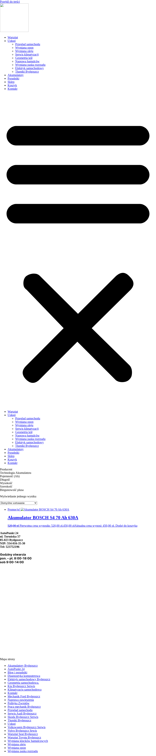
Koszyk (12, 85)
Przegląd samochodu (27, 44)
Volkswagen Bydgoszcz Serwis (26, 727)
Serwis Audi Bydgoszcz (22, 713)
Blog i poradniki (17, 672)
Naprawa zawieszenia (21, 699)
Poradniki (13, 78)
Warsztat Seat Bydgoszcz (23, 734)
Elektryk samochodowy (29, 68)
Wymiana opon (24, 47)
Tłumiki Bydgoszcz (27, 71)
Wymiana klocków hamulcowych (28, 740)
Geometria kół (23, 58)
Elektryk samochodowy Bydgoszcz (29, 679)
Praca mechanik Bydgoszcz (24, 706)
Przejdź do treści (10, 1)
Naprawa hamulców (27, 61)
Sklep (11, 81)
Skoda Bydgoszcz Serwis (23, 717)
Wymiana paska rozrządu (30, 64)
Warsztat (13, 37)
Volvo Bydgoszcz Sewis (22, 730)
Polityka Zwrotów (18, 703)
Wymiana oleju (24, 51)
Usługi (12, 40)
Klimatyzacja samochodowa (24, 689)
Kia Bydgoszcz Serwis (21, 686)
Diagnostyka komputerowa (24, 675)
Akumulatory (16, 75)
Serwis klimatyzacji (27, 54)
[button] (78, 250)
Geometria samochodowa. (23, 682)
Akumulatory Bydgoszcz (23, 665)
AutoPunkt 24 (16, 669)
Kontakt (12, 88)
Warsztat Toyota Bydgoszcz (24, 737)
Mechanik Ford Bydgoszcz (24, 696)
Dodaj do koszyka (126, 525)
